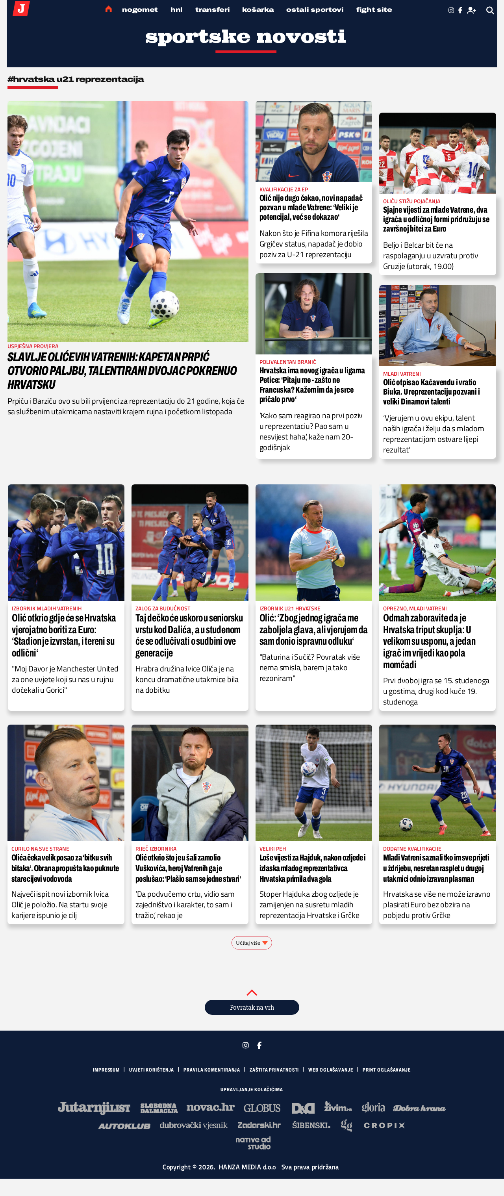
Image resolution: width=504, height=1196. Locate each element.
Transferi (212, 9)
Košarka (258, 9)
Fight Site (374, 9)
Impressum (106, 1070)
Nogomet (140, 9)
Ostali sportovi (315, 9)
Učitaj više (248, 942)
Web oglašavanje (330, 1070)
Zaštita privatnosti (274, 1070)
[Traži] (490, 10)
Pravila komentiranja (211, 1070)
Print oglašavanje (387, 1070)
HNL (176, 9)
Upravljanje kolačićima (251, 1089)
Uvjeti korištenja (151, 1070)
